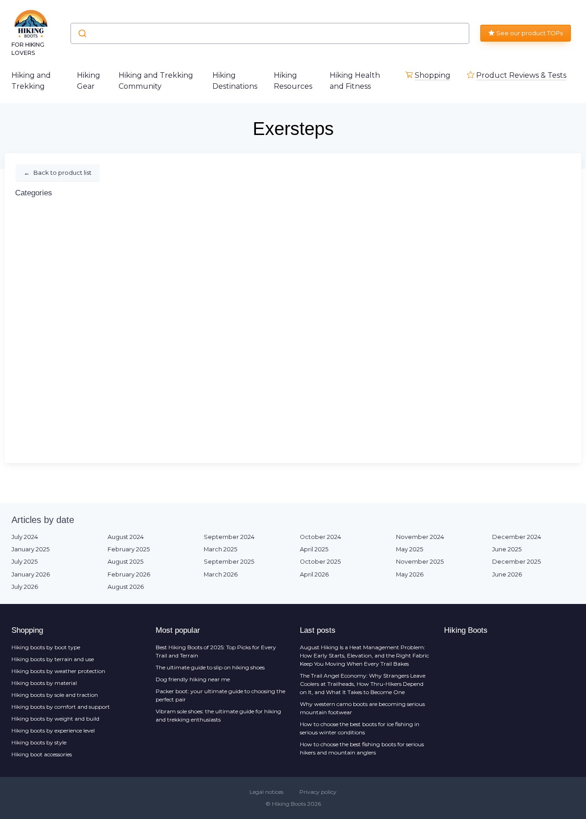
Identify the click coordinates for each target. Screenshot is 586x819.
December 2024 (516, 536)
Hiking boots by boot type (45, 647)
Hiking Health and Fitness (355, 81)
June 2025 (506, 549)
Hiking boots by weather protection (58, 671)
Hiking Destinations (234, 81)
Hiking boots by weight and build (55, 718)
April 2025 (314, 549)
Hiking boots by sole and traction (54, 694)
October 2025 (320, 561)
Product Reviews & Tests (521, 75)
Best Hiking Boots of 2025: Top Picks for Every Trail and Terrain (216, 651)
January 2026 (30, 574)
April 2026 (314, 574)
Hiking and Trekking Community (156, 81)
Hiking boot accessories (41, 754)
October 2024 (320, 536)
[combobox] (270, 33)
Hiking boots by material (44, 682)
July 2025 (24, 561)
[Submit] (81, 33)
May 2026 (409, 574)
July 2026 (24, 586)
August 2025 (125, 561)
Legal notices (266, 791)
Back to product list (58, 172)
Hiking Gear (88, 81)
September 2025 (229, 561)
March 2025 (220, 549)
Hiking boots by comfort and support (60, 706)
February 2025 (129, 549)
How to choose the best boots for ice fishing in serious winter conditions (359, 728)
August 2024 (126, 536)
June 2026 (507, 574)
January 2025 (30, 549)
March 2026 (221, 574)
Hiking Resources (293, 81)
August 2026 (126, 586)
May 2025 (409, 549)
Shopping (432, 75)
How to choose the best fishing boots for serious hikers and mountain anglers (362, 748)
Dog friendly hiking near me (193, 679)
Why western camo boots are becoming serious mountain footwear (362, 708)
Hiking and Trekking (31, 81)
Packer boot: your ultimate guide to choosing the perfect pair (220, 695)
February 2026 (129, 574)
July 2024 (24, 536)
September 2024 (229, 536)
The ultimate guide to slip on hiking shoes (210, 667)
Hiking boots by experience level (53, 730)
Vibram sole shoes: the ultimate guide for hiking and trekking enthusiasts (218, 715)
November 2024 (420, 536)
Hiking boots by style (38, 742)
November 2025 (420, 561)
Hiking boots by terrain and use (52, 659)
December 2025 (516, 561)
